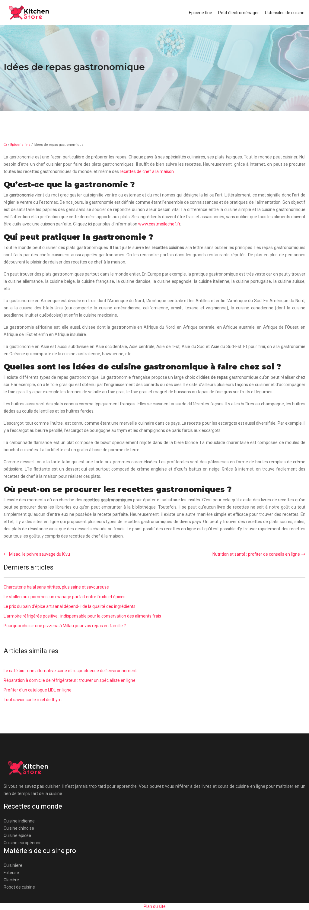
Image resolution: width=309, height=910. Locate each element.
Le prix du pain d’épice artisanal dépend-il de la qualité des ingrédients (69, 606)
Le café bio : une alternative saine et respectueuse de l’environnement (70, 670)
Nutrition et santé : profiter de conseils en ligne (256, 554)
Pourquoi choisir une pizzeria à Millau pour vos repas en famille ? (65, 625)
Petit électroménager (238, 12)
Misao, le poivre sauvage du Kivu (39, 554)
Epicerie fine (200, 12)
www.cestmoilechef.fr (158, 224)
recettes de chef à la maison (147, 171)
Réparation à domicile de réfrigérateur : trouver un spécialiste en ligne (69, 680)
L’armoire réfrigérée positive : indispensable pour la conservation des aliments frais (82, 616)
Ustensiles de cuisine (284, 12)
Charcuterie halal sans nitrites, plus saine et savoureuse (56, 587)
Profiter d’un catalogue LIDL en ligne (38, 690)
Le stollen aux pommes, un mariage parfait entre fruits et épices (65, 596)
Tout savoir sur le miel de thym (33, 699)
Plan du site (155, 906)
